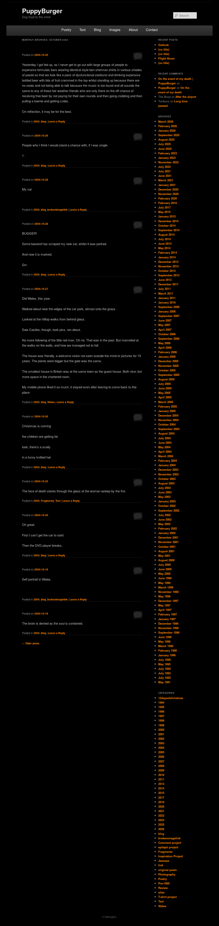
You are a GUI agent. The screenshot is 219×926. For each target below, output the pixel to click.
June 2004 (165, 443)
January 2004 (167, 465)
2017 (161, 797)
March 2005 (165, 402)
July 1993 (164, 673)
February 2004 (167, 461)
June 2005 (165, 388)
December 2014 (168, 221)
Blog (97, 29)
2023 (161, 820)
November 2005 (168, 366)
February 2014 (167, 252)
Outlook (163, 45)
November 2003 (168, 474)
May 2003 (164, 497)
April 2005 (165, 397)
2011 (161, 779)
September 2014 (168, 230)
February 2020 (167, 198)
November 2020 (168, 194)
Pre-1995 (164, 883)
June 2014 (165, 243)
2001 (161, 734)
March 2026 (165, 121)
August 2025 (166, 139)
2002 (161, 739)
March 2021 (165, 180)
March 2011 (165, 293)
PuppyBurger (42, 10)
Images (114, 29)
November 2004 (168, 420)
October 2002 (167, 506)
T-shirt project (167, 897)
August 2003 (166, 483)
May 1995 (164, 664)
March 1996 (165, 646)
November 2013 (168, 266)
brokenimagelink (57, 209)
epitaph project (168, 847)
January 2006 (167, 356)
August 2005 (166, 379)
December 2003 (168, 469)
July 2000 (164, 565)
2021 (161, 811)
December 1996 (168, 623)
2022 (161, 815)
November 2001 (168, 542)
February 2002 (167, 528)
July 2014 (164, 239)
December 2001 (168, 537)
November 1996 (168, 628)
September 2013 (168, 275)
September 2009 (168, 307)
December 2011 (168, 284)
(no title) (163, 49)
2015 (161, 793)
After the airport (185, 97)
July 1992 (164, 678)
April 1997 (165, 610)
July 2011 (164, 289)
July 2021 (164, 171)
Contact (152, 29)
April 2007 (165, 330)
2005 (161, 752)
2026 (161, 829)
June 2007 (165, 320)
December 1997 (168, 601)
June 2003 (165, 492)
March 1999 (165, 587)
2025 (161, 824)
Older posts (30, 643)
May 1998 (164, 596)
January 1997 (167, 619)
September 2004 (168, 429)
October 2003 (167, 479)
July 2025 (164, 144)
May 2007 (164, 325)
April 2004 (165, 452)
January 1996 (167, 655)
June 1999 (165, 578)
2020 (161, 806)
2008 (161, 766)
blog (43, 121)
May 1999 (164, 583)
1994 (161, 702)
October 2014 (167, 225)
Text (82, 29)
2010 (161, 775)
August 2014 (166, 234)
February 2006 (167, 352)
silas (161, 892)
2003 (161, 743)
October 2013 (167, 271)
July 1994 (164, 669)
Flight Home (166, 58)
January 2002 (167, 533)
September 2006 (168, 338)
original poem (167, 870)
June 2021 (165, 176)
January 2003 (167, 501)
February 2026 (167, 126)
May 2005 (164, 393)
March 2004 (165, 456)
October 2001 (167, 547)
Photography (166, 874)
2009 (161, 770)
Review (163, 888)
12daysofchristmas (170, 698)
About (133, 29)
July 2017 (164, 207)
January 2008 (167, 311)
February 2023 (167, 153)
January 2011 (167, 298)
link (160, 865)
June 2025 (165, 149)
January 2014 (167, 257)
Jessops (163, 861)
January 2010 (167, 302)
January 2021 (167, 185)
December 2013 (168, 262)
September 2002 (168, 510)
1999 (161, 725)
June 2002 (165, 519)
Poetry (66, 29)
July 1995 (164, 660)
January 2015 (167, 216)
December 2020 (168, 189)
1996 (161, 711)
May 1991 (164, 682)
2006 (161, 757)
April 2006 (165, 347)
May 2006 (164, 343)
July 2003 (164, 488)
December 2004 (168, 415)
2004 (37, 121)
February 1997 (167, 614)
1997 (161, 716)
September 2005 (168, 375)
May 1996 (164, 641)
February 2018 (167, 203)
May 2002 (164, 524)
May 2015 (164, 212)
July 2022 (164, 167)
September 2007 (168, 316)
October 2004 (167, 424)
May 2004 (164, 447)
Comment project (169, 843)
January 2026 (167, 130)
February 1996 (167, 650)
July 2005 (164, 384)
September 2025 (168, 135)
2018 (161, 802)
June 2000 (165, 569)
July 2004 (164, 438)
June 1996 (165, 637)
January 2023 (167, 158)
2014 (161, 788)
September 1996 (168, 632)
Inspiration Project (170, 856)
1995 (161, 707)
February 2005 (167, 406)
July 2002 (164, 515)
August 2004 (166, 433)
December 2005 (168, 361)
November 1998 (168, 592)
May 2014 (164, 248)
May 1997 (164, 605)
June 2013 (165, 280)
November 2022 (168, 162)
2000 (161, 730)
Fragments (47, 501)
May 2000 (164, 574)
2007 (161, 761)
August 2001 (166, 551)
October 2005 (167, 370)
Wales (51, 402)
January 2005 (167, 411)
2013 (161, 784)
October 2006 (167, 334)
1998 (161, 720)
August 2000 (166, 560)
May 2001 (164, 556)
